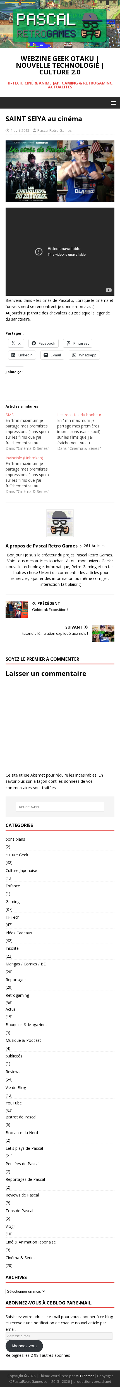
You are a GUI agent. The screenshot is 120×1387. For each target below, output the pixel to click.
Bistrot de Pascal (21, 1117)
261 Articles (94, 545)
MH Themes (85, 1376)
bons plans (15, 839)
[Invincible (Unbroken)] (31, 474)
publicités (14, 1056)
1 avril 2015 (20, 130)
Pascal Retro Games (54, 130)
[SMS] (31, 431)
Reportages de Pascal (25, 1179)
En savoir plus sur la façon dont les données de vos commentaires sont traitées (54, 781)
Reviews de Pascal (22, 1195)
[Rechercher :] (60, 807)
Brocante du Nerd (22, 1132)
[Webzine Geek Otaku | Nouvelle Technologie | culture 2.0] (60, 45)
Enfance (13, 885)
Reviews (13, 1071)
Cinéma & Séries (20, 1257)
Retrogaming (17, 995)
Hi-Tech (13, 917)
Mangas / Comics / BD (26, 964)
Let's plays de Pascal (24, 1148)
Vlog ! (10, 1226)
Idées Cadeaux (19, 932)
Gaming (13, 901)
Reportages (16, 979)
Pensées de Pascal (22, 1163)
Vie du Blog (16, 1087)
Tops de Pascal (19, 1210)
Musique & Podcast (23, 1040)
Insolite (12, 948)
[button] (112, 102)
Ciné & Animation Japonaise (31, 1242)
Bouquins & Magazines (26, 1024)
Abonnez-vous (24, 1345)
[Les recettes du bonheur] (83, 431)
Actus (11, 1009)
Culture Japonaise (21, 870)
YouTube (14, 1103)
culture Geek (17, 854)
